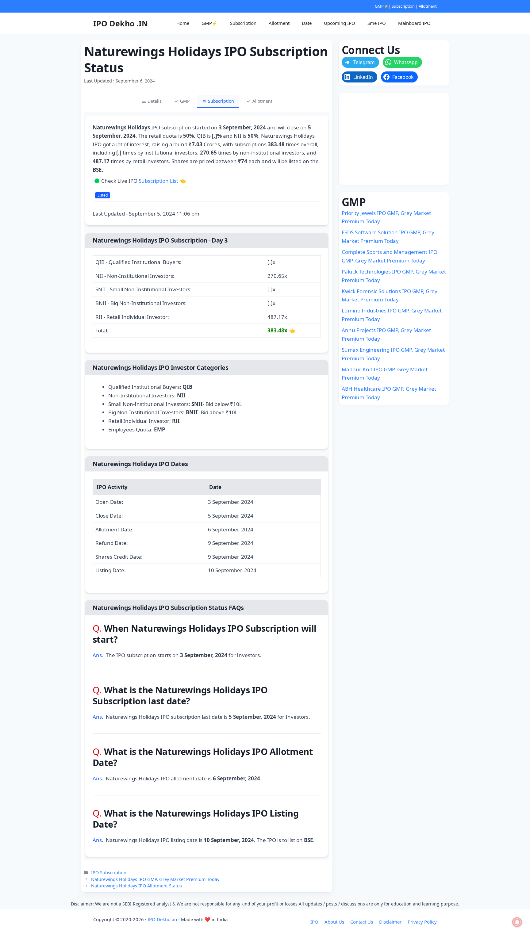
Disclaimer (390, 922)
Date (307, 23)
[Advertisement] (394, 139)
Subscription (403, 6)
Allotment (428, 6)
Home (182, 23)
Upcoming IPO (339, 23)
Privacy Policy (422, 922)
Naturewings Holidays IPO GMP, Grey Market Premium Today (155, 879)
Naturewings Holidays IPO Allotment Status (136, 886)
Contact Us (361, 922)
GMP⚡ (382, 6)
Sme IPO (376, 23)
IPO (314, 922)
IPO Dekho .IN (120, 23)
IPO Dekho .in (162, 919)
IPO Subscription (108, 872)
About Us (334, 922)
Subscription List (158, 180)
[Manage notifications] (517, 922)
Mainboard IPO (414, 23)
